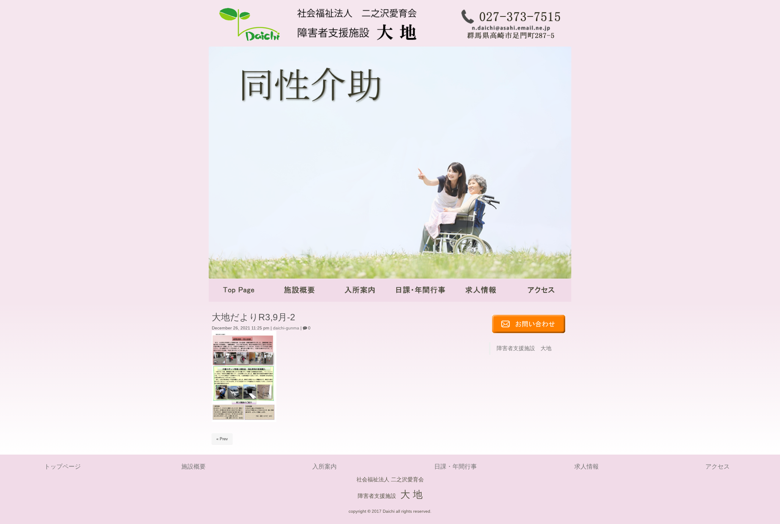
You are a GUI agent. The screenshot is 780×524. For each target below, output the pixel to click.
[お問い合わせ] (528, 331)
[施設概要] (299, 300)
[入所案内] (360, 300)
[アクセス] (541, 300)
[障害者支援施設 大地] (329, 44)
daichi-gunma (286, 328)
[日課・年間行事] (420, 300)
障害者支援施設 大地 (524, 348)
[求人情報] (480, 300)
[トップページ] (239, 300)
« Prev (222, 439)
